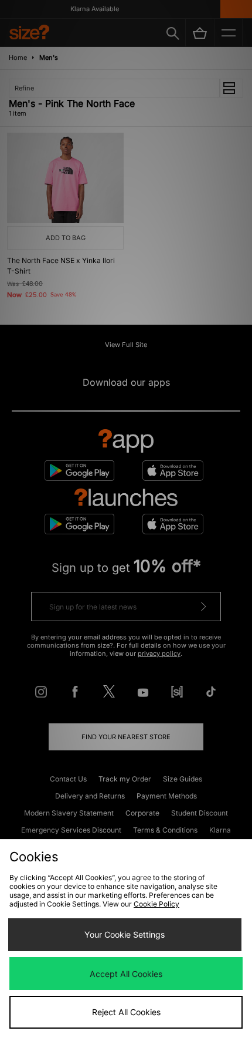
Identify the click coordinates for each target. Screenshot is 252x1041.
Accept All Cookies (126, 974)
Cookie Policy (156, 903)
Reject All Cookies (126, 1012)
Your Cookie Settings (124, 934)
